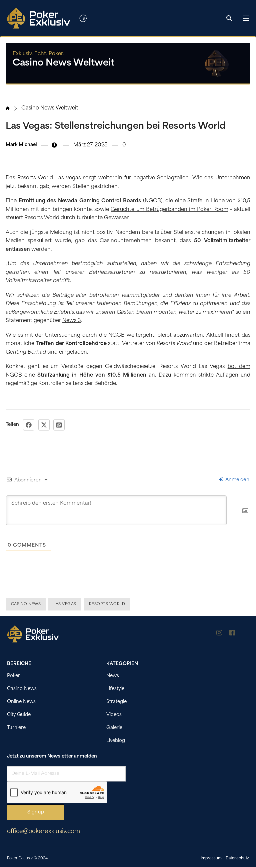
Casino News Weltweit (49, 108)
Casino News (26, 604)
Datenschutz (237, 858)
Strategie (116, 702)
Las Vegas (64, 604)
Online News (21, 702)
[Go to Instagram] (219, 633)
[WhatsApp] (59, 425)
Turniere (16, 728)
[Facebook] (28, 425)
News (112, 676)
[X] (44, 425)
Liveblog (115, 741)
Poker (13, 676)
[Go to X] (245, 633)
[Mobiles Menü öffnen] (246, 18)
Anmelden (236, 479)
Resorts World (107, 604)
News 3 (71, 320)
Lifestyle (115, 689)
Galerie (114, 728)
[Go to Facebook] (232, 633)
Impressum (211, 858)
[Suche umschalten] (229, 18)
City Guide (19, 715)
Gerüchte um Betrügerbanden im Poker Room (169, 209)
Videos (114, 715)
